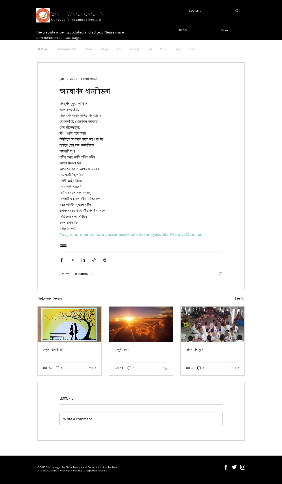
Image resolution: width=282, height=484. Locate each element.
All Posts (42, 49)
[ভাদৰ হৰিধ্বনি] (212, 324)
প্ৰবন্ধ (177, 49)
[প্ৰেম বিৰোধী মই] (69, 324)
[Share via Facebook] (61, 260)
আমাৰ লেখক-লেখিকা (66, 49)
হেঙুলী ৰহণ (121, 349)
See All (240, 298)
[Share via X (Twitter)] (72, 260)
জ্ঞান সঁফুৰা (135, 49)
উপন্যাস (89, 49)
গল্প (150, 49)
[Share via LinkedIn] (83, 260)
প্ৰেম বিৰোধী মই (53, 349)
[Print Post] (105, 260)
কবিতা (119, 49)
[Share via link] (94, 260)
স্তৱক (192, 49)
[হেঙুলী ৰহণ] (141, 324)
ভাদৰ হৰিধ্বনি (194, 349)
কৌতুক (104, 49)
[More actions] (220, 78)
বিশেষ (163, 49)
